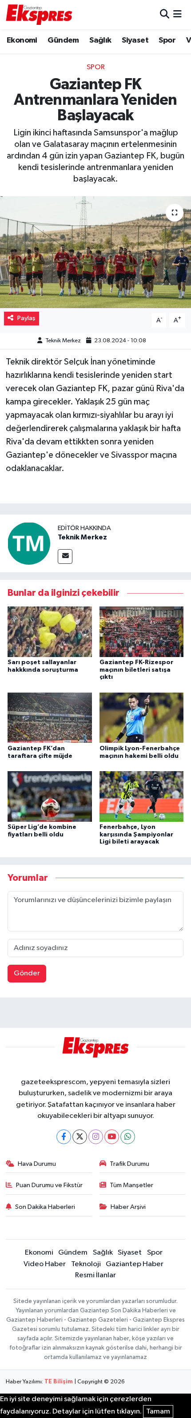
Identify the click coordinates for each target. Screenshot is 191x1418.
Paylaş (26, 318)
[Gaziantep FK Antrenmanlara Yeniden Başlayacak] (95, 252)
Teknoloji (86, 1264)
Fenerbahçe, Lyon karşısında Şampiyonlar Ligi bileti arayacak (136, 834)
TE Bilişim (58, 1382)
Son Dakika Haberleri (45, 1207)
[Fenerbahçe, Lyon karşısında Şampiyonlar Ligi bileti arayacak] (141, 796)
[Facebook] (63, 1136)
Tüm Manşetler (131, 1185)
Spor (167, 40)
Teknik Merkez (63, 341)
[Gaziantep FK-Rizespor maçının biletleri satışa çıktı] (141, 631)
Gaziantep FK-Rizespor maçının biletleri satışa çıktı (136, 670)
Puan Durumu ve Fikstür (49, 1185)
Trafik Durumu (129, 1164)
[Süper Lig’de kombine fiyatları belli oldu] (50, 796)
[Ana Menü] (177, 14)
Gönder (27, 973)
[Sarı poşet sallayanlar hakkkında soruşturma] (50, 631)
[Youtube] (111, 1136)
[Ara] (164, 14)
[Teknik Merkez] (29, 543)
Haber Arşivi (128, 1207)
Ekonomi (22, 40)
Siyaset (135, 40)
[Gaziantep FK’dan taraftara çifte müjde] (50, 717)
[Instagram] (95, 1136)
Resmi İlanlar (95, 1275)
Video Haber (45, 1264)
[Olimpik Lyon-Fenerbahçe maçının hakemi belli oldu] (141, 717)
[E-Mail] (65, 556)
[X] (79, 1136)
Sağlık (100, 40)
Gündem (63, 40)
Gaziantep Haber (134, 1264)
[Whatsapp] (127, 1136)
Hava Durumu (37, 1164)
